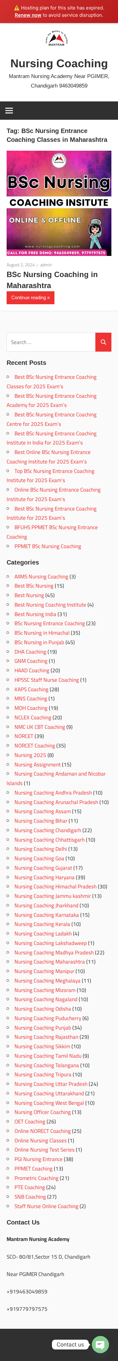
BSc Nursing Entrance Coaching (49, 623)
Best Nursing (29, 595)
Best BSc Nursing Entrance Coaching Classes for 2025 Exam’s (52, 381)
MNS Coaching (30, 698)
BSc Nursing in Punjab (39, 642)
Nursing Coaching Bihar (40, 821)
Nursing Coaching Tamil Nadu (47, 1056)
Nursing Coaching (59, 63)
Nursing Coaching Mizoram (45, 990)
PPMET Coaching (33, 1169)
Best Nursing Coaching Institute (50, 605)
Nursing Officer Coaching (42, 1112)
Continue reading (28, 297)
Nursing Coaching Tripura (42, 1074)
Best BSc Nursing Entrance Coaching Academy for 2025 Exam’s (52, 400)
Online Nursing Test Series (44, 1150)
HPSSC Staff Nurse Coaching (46, 680)
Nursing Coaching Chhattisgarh (49, 840)
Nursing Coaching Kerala (42, 924)
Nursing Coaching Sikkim (42, 1046)
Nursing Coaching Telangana (46, 1065)
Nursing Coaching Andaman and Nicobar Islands (56, 778)
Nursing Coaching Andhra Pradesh (53, 793)
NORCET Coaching (34, 746)
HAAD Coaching (31, 670)
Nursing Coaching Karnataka (46, 915)
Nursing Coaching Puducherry (47, 1018)
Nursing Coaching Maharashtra (49, 962)
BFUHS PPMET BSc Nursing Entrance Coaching (52, 532)
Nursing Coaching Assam (42, 811)
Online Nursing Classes (40, 1140)
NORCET (23, 736)
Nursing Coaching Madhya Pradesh (54, 952)
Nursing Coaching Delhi (40, 849)
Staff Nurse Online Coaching (46, 1206)
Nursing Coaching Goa (39, 858)
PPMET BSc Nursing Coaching (47, 546)
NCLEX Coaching (32, 717)
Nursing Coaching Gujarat (43, 868)
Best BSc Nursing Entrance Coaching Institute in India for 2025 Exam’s (52, 438)
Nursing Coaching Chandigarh (47, 830)
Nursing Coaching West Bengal (49, 1103)
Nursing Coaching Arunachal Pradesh (56, 802)
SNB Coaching (30, 1197)
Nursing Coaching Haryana (44, 877)
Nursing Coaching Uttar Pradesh (50, 1084)
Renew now (28, 15)
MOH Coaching (31, 708)
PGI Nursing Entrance (38, 1159)
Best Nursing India (35, 614)
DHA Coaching (30, 652)
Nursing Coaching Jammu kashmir (52, 896)
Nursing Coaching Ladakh (43, 934)
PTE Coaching (29, 1187)
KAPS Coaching (31, 689)
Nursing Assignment (37, 764)
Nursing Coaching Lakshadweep (50, 943)
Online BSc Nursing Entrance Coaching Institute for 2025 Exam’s (54, 494)
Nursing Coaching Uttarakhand (49, 1093)
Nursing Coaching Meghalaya (47, 981)
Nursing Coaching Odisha (42, 1009)
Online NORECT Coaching (42, 1131)
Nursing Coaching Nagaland (45, 999)
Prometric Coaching (36, 1178)
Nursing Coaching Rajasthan (46, 1037)
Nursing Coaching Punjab (42, 1028)
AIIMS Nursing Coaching (41, 577)
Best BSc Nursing (33, 586)
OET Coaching (29, 1121)
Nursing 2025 (30, 755)
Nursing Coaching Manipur (44, 971)
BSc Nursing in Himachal (42, 633)
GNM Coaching (31, 661)
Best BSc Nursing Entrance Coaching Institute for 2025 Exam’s (52, 513)
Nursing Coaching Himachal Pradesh (55, 886)
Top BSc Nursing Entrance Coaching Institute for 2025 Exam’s (50, 476)
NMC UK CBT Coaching (39, 727)
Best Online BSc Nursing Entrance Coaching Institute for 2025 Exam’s (49, 457)
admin (46, 265)
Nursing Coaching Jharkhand (46, 905)
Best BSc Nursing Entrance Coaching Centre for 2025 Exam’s (52, 419)
